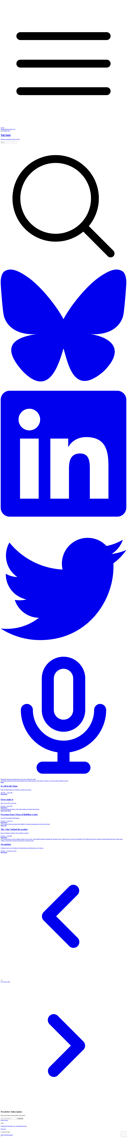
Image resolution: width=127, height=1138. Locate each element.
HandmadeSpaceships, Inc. (8, 129)
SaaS (24, 779)
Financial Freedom (12, 779)
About (2, 127)
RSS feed (3, 1129)
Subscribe (20, 1118)
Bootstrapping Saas (21, 1126)
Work (34, 779)
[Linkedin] (63, 525)
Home (2, 1120)
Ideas (19, 779)
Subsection (29, 779)
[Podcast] (63, 777)
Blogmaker (4, 779)
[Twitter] (63, 651)
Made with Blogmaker (7, 1135)
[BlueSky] (63, 381)
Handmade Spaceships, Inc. (8, 1126)
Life (22, 779)
